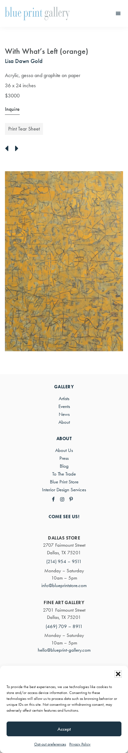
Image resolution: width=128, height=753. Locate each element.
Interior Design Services (64, 489)
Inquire (12, 109)
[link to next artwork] (18, 148)
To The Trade (64, 474)
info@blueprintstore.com (64, 585)
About (64, 422)
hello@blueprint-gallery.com (64, 650)
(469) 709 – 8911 (64, 626)
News (64, 414)
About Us (64, 450)
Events (64, 406)
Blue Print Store (64, 481)
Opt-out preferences (50, 744)
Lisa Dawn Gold (24, 61)
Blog (64, 466)
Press (64, 458)
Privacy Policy (80, 744)
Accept (64, 729)
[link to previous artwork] (8, 148)
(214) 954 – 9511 (64, 561)
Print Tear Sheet (24, 128)
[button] (118, 674)
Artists (64, 398)
